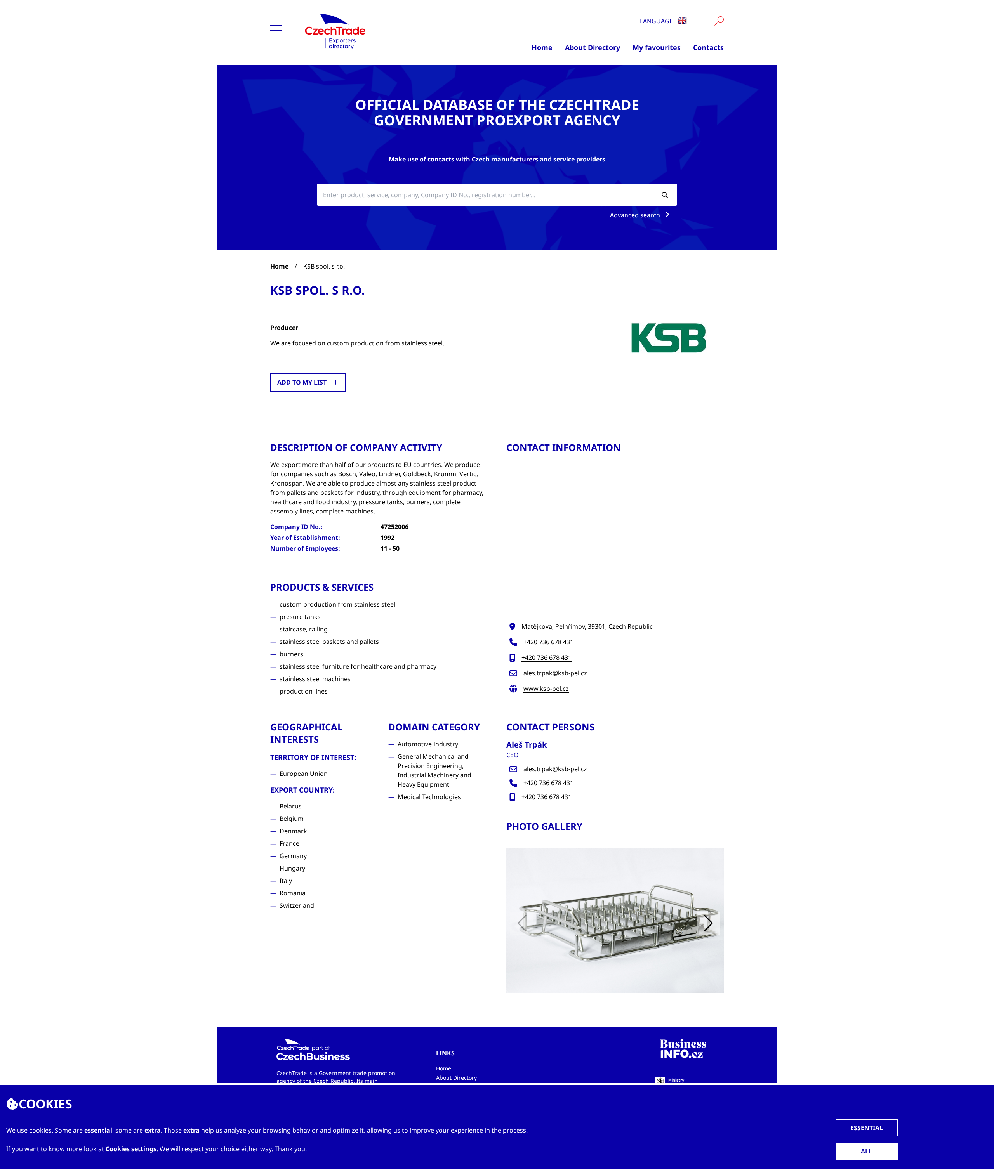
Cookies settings (131, 1149)
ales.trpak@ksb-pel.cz (555, 673)
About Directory (592, 47)
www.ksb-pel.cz (546, 688)
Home (542, 47)
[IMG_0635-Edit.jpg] (615, 920)
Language (657, 21)
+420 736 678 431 (548, 642)
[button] (708, 923)
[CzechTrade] (373, 31)
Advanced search (636, 215)
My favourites (657, 47)
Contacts (708, 47)
